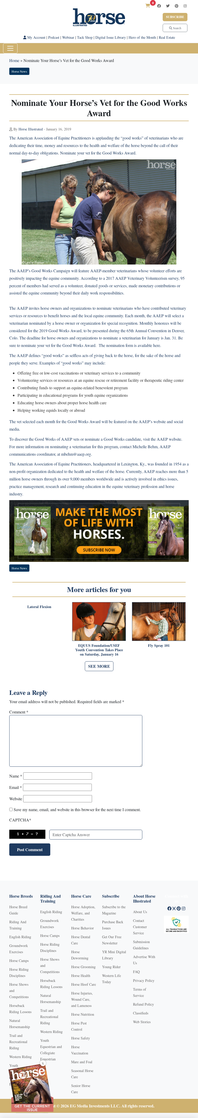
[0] (147, 5)
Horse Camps (19, 960)
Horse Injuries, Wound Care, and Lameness (82, 999)
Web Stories (142, 1021)
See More (99, 666)
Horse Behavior (82, 928)
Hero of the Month (142, 37)
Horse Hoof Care (83, 984)
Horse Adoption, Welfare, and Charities (83, 913)
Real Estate (167, 37)
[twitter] (168, 5)
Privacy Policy (143, 980)
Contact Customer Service (140, 926)
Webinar (68, 37)
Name (15, 776)
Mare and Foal (81, 1061)
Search (176, 28)
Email (15, 787)
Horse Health (80, 975)
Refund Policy (143, 1004)
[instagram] (185, 5)
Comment (18, 712)
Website (15, 798)
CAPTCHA (20, 819)
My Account (35, 37)
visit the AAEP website (162, 439)
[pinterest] (176, 5)
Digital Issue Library (110, 37)
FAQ (136, 971)
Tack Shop (85, 37)
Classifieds (140, 1013)
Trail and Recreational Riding (18, 1041)
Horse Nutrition (82, 1014)
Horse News (19, 71)
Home (14, 60)
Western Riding (20, 1056)
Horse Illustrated (31, 129)
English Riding (20, 936)
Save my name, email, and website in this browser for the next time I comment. (77, 809)
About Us (140, 911)
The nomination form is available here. (130, 345)
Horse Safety (80, 1038)
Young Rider (111, 966)
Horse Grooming (83, 966)
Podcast (53, 37)
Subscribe (175, 17)
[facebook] (159, 5)
